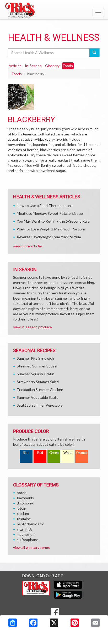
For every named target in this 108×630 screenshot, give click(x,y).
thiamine (24, 518)
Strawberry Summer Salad (38, 381)
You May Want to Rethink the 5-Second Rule (53, 221)
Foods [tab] (68, 65)
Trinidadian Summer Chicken (40, 389)
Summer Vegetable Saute (37, 397)
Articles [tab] (15, 65)
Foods (17, 74)
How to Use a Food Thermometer (44, 205)
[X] (54, 622)
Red (40, 453)
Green (54, 453)
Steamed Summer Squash (37, 366)
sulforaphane (27, 539)
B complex (25, 503)
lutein (21, 508)
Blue (26, 453)
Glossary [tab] (52, 65)
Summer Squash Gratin (35, 374)
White (67, 453)
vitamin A (24, 529)
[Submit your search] (94, 52)
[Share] (12, 622)
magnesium (26, 534)
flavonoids (25, 498)
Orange (82, 453)
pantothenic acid (30, 524)
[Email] (95, 622)
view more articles (28, 246)
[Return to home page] (54, 10)
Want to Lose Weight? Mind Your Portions (51, 229)
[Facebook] (33, 622)
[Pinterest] (74, 622)
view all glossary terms (31, 547)
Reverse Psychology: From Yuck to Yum (49, 237)
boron (21, 492)
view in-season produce (32, 327)
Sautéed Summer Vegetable (40, 405)
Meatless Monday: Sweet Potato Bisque (50, 213)
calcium (23, 513)
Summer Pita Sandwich (35, 358)
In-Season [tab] (33, 65)
